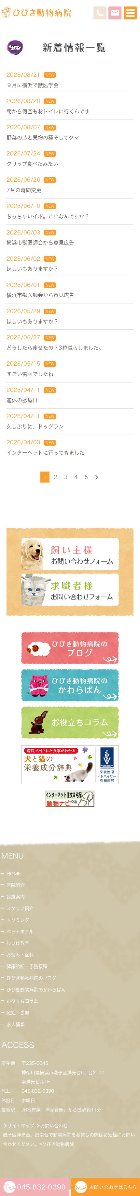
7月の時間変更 (24, 190)
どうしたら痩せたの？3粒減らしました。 (55, 347)
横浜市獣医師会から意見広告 (40, 242)
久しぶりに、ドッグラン (35, 426)
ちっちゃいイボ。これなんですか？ (48, 216)
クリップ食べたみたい (32, 163)
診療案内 (16, 896)
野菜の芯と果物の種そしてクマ (43, 137)
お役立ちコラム (22, 1001)
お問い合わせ (54, 1125)
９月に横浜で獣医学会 (33, 85)
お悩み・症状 (20, 954)
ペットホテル (20, 931)
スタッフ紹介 (20, 908)
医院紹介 (16, 885)
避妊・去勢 (18, 1012)
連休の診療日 (22, 400)
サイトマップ (20, 1125)
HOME (14, 873)
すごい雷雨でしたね (30, 374)
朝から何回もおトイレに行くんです (48, 111)
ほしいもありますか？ (33, 268)
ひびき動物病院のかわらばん (36, 989)
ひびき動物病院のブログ (31, 978)
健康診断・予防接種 (27, 966)
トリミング (18, 920)
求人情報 (16, 1024)
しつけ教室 (18, 943)
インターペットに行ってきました (46, 452)
